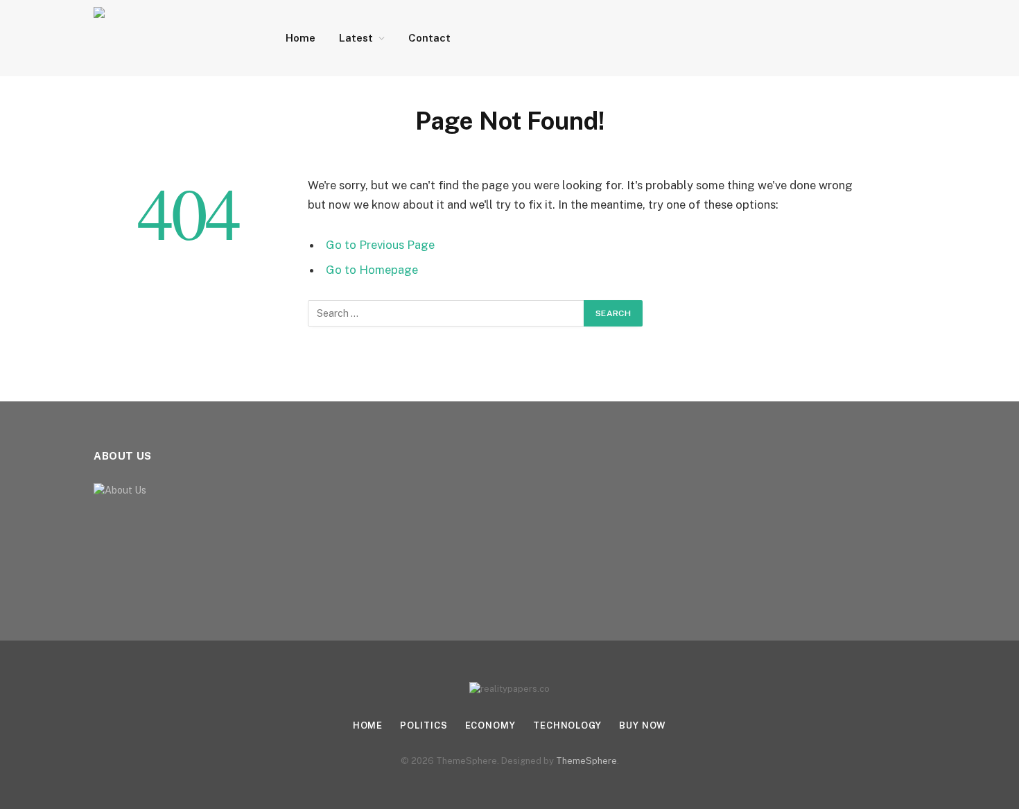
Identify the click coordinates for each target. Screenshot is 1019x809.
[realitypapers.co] (172, 38)
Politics (423, 725)
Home (300, 38)
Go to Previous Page (380, 245)
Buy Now (642, 725)
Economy (490, 725)
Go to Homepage (372, 270)
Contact (429, 38)
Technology (567, 725)
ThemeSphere (586, 761)
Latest (356, 38)
